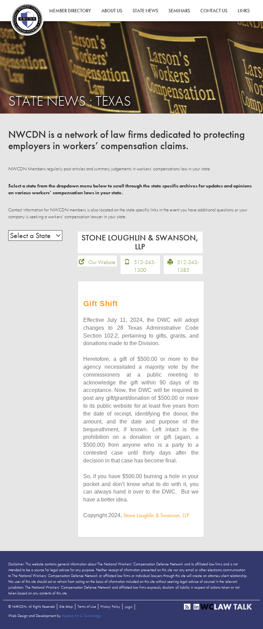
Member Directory (70, 11)
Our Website (101, 262)
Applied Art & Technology (81, 615)
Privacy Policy (110, 606)
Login (129, 606)
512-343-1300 (145, 266)
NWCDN (27, 19)
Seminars (179, 11)
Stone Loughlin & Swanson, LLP (156, 515)
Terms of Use (86, 606)
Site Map (66, 606)
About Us (111, 11)
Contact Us (213, 11)
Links (244, 11)
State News (145, 11)
